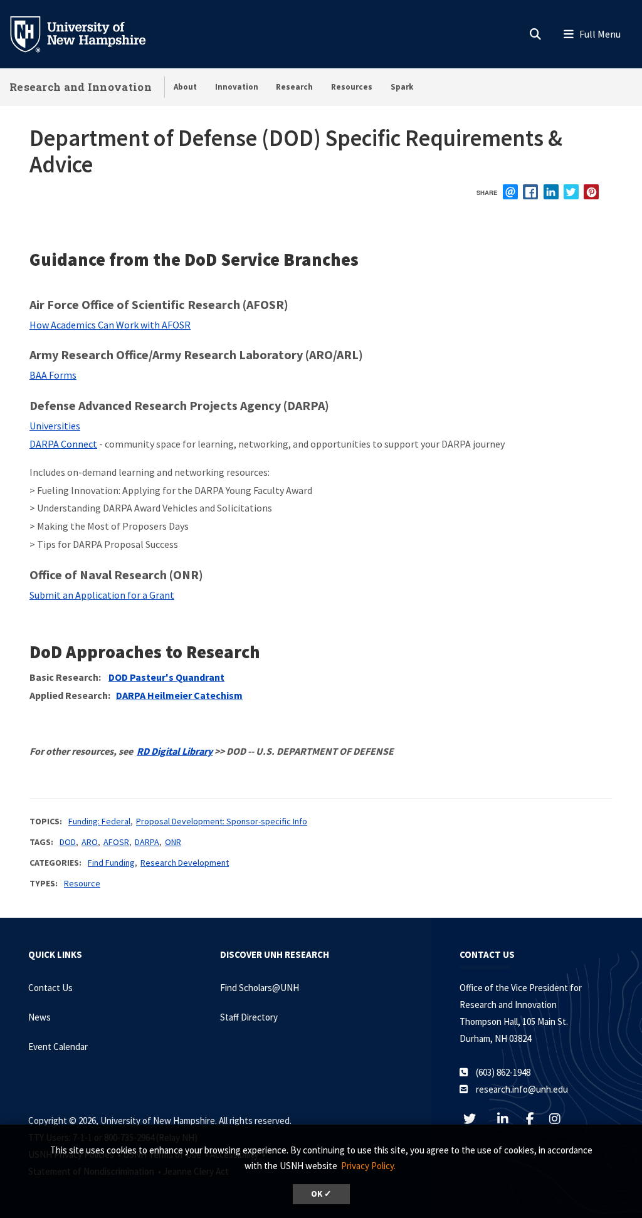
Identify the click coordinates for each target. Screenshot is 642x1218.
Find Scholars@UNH (259, 988)
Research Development (184, 862)
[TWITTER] (571, 191)
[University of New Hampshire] (87, 33)
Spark (402, 86)
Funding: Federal (99, 821)
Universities (54, 425)
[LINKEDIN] (551, 191)
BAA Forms (52, 375)
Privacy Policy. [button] (368, 1166)
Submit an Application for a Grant (101, 595)
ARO (90, 842)
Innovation (236, 86)
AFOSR (116, 842)
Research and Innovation (80, 87)
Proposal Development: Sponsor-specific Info (221, 821)
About (185, 86)
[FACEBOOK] (530, 191)
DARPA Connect (63, 444)
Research (294, 86)
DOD (68, 842)
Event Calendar (58, 1047)
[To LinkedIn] (509, 1118)
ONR (173, 842)
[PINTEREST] (591, 191)
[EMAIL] (510, 191)
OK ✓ (321, 1194)
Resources (351, 86)
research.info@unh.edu (522, 1089)
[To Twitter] (476, 1118)
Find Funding (111, 862)
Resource (82, 883)
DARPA (147, 842)
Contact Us (50, 988)
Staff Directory (249, 1017)
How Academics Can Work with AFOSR (110, 324)
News (39, 1017)
